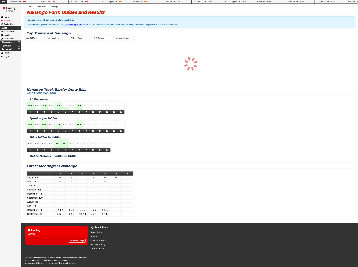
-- (60, 177)
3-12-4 (60, 214)
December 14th (34, 210)
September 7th (34, 214)
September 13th (35, 197)
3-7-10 (105, 214)
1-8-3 (93, 210)
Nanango (54, 7)
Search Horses (98, 240)
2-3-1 (93, 214)
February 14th (34, 189)
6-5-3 (82, 210)
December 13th (34, 193)
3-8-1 (71, 210)
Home (30, 7)
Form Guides (97, 232)
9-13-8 (105, 210)
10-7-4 (82, 214)
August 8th (32, 177)
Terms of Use (97, 248)
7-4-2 (60, 210)
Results (95, 236)
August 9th (32, 202)
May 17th (31, 206)
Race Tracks (42, 7)
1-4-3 (71, 214)
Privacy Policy (98, 244)
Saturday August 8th (73, 25)
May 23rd (31, 181)
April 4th (31, 185)
